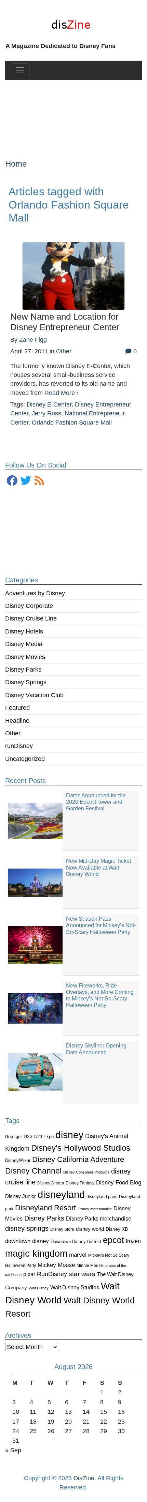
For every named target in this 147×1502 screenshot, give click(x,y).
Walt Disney (39, 1288)
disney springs (27, 1228)
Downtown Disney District (76, 1241)
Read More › (61, 392)
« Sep (13, 1450)
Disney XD (117, 1229)
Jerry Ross (46, 413)
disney (69, 1135)
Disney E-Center (49, 404)
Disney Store (62, 1229)
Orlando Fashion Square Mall (72, 422)
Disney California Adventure (78, 1159)
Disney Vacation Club (34, 695)
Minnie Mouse (90, 1265)
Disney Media (23, 644)
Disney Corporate (29, 605)
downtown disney (27, 1241)
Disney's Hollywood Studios (80, 1147)
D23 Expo (44, 1136)
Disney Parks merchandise (98, 1218)
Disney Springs (25, 682)
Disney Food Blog (118, 1182)
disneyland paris (101, 1196)
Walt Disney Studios (74, 1287)
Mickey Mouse (56, 1265)
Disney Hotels (24, 631)
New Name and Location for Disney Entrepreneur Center (64, 322)
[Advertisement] (73, 114)
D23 (28, 1136)
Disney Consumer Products (86, 1172)
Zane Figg (33, 339)
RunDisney (52, 1274)
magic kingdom (36, 1253)
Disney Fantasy (80, 1183)
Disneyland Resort (45, 1208)
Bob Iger (13, 1136)
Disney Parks (23, 669)
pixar (29, 1274)
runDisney (19, 745)
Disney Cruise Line (31, 618)
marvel (77, 1255)
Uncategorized (25, 758)
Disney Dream (50, 1183)
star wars (82, 1273)
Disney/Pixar (17, 1160)
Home (16, 163)
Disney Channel (33, 1171)
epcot (113, 1240)
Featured (17, 707)
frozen (133, 1241)
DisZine (84, 1478)
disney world (90, 1229)
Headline (17, 720)
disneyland (61, 1194)
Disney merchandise (95, 1209)
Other (13, 733)
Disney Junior (20, 1196)
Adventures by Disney (35, 593)
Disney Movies (25, 657)
